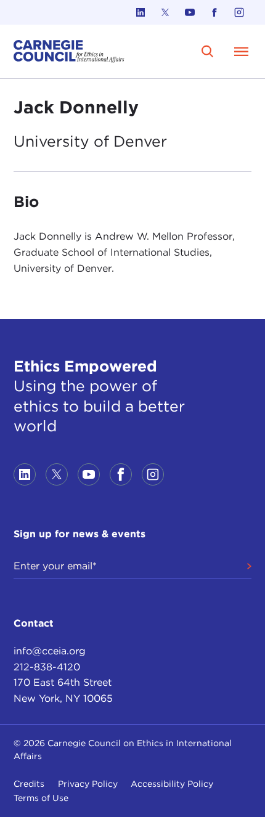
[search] (208, 51)
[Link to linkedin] (140, 12)
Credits (29, 784)
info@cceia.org (50, 651)
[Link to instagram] (239, 12)
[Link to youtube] (189, 12)
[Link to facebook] (214, 12)
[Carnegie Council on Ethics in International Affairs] (69, 51)
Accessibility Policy (172, 784)
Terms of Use (41, 798)
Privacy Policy (88, 784)
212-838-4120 (47, 667)
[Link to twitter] (165, 12)
